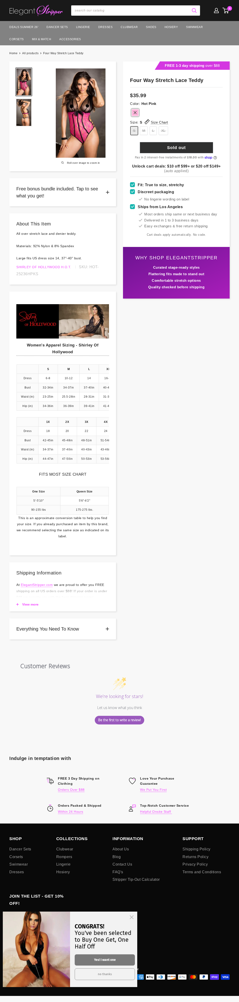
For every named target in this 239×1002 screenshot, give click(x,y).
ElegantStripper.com (37, 585)
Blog (116, 857)
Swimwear (194, 27)
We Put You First (153, 790)
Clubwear (129, 27)
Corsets (16, 39)
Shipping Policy (197, 849)
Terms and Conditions (202, 872)
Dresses (105, 27)
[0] (226, 10)
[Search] (194, 10)
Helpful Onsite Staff (156, 811)
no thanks (105, 974)
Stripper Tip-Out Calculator (136, 879)
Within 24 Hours (70, 811)
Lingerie (83, 27)
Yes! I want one (105, 960)
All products (30, 53)
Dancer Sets (57, 27)
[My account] (216, 10)
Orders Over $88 (71, 790)
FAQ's (117, 872)
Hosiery (171, 27)
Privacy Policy (195, 864)
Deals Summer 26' (23, 27)
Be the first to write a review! (119, 720)
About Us (120, 849)
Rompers (64, 857)
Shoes (151, 27)
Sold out (176, 147)
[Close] (131, 917)
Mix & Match (41, 39)
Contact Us (122, 864)
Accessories (70, 39)
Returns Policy (195, 857)
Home (13, 53)
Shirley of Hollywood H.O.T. (43, 267)
